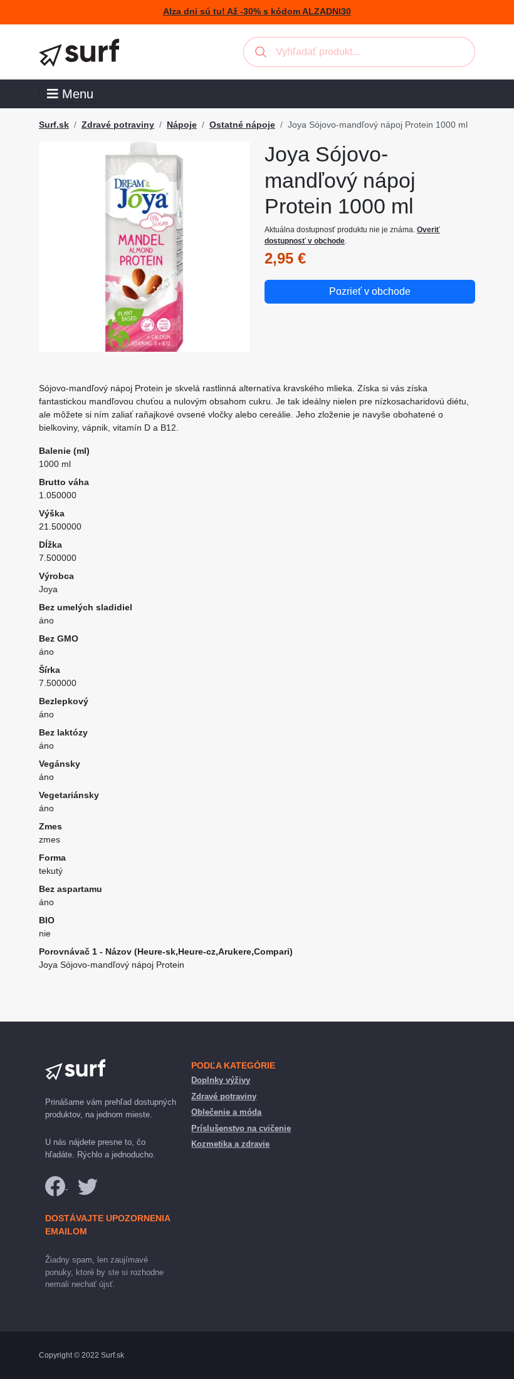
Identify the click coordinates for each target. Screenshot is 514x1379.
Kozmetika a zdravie (230, 1144)
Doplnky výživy (220, 1080)
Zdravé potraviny (117, 125)
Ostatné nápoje (242, 125)
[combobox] (359, 52)
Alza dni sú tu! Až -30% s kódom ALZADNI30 (257, 11)
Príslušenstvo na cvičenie (241, 1128)
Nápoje (182, 125)
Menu (75, 94)
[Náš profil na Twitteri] (88, 1186)
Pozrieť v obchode (370, 291)
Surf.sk (54, 125)
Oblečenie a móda (226, 1112)
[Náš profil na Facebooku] (56, 1186)
